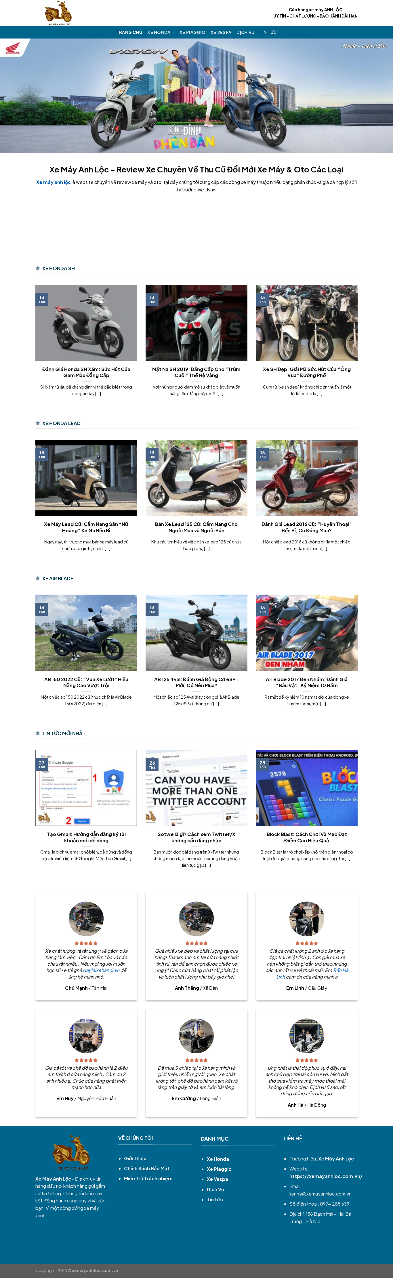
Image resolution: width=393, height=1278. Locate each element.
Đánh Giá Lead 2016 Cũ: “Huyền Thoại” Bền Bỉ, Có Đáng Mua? (307, 527)
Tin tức (268, 32)
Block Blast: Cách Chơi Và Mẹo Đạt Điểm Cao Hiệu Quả (307, 837)
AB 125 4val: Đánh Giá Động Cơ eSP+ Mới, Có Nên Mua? (196, 682)
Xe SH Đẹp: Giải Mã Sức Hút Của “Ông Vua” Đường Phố (307, 372)
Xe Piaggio (192, 32)
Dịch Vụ (245, 32)
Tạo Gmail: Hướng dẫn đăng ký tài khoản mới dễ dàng (86, 837)
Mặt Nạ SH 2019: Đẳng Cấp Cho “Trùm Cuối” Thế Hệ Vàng (196, 372)
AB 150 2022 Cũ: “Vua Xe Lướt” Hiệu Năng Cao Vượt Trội (86, 682)
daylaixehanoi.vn (101, 970)
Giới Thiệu (135, 1158)
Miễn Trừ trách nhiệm (148, 1178)
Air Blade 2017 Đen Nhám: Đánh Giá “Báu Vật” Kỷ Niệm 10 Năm (307, 682)
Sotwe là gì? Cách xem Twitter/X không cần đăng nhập (196, 837)
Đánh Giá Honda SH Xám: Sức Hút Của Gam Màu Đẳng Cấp (86, 372)
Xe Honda (158, 32)
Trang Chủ (129, 32)
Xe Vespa (221, 32)
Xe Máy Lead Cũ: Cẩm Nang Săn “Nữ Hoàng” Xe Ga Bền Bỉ (86, 527)
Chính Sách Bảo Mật (146, 1168)
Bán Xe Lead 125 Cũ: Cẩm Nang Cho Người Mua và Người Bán (196, 527)
